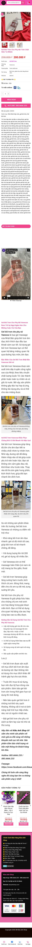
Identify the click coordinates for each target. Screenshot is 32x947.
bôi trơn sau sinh (11, 130)
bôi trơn (21, 128)
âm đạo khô (7, 119)
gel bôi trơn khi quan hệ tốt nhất (13, 173)
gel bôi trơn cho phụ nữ (8, 158)
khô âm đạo (12, 193)
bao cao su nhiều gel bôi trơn (12, 123)
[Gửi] (23, 2)
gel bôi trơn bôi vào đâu (14, 154)
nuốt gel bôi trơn (15, 210)
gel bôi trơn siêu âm (10, 180)
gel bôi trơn (10, 145)
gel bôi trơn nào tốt (17, 178)
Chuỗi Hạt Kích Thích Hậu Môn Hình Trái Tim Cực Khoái (24, 809)
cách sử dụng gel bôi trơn (8, 139)
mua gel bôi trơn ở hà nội (19, 202)
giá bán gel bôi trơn (21, 182)
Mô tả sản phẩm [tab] (8, 226)
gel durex (19, 180)
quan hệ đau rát (14, 213)
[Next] (27, 26)
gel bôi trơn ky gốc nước (10, 176)
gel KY (24, 180)
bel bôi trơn (15, 128)
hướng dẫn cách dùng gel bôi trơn (14, 189)
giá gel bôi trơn (15, 184)
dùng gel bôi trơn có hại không (16, 141)
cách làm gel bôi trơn (13, 134)
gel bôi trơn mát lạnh (24, 176)
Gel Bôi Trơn (13, 61)
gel (5, 145)
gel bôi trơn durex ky (11, 165)
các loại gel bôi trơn (22, 130)
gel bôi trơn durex (10, 163)
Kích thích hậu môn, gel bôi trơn (17, 114)
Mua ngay (11, 100)
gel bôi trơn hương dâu (16, 169)
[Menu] (4, 941)
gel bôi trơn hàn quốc (16, 167)
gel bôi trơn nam (6, 178)
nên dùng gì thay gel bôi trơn (17, 208)
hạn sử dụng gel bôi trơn (13, 187)
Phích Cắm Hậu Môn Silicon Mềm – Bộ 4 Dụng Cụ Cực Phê (8, 810)
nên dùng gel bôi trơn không (11, 206)
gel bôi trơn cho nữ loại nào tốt (20, 156)
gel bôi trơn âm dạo (19, 145)
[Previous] (4, 26)
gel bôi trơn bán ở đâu (14, 152)
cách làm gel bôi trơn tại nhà (20, 137)
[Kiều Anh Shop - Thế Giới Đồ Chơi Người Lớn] (3, 3)
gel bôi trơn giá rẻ (22, 165)
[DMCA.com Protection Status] (8, 866)
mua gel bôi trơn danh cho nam (14, 200)
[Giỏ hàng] (28, 3)
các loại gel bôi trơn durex (8, 132)
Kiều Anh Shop (19, 730)
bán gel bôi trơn (12, 121)
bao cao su (24, 641)
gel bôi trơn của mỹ (11, 160)
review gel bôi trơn (25, 213)
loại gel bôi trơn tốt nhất (11, 195)
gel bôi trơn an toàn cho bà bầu (19, 147)
